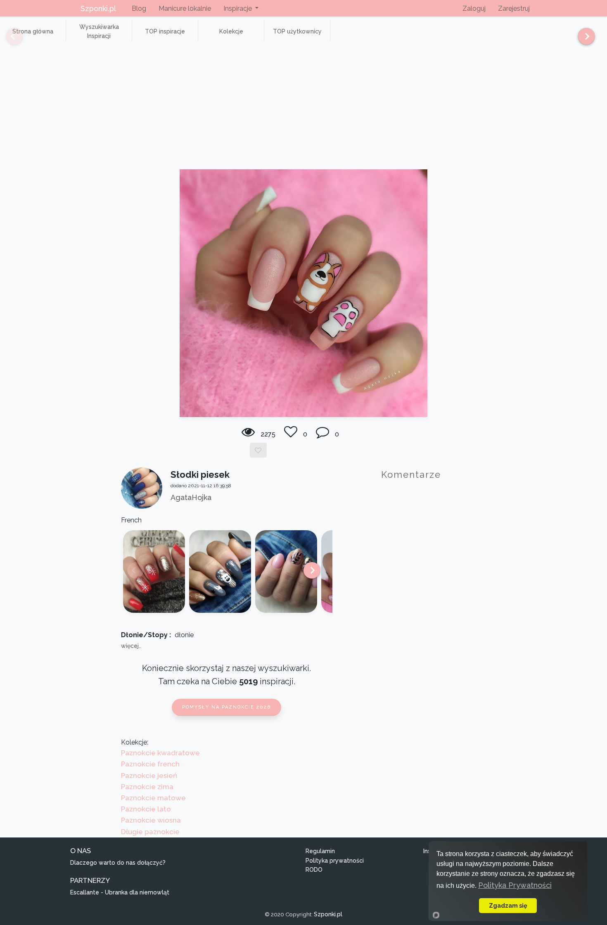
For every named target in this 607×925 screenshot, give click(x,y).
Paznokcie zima (147, 787)
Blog (139, 8)
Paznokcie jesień (149, 775)
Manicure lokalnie (185, 8)
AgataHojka (191, 497)
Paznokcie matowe (153, 798)
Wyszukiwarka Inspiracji (99, 31)
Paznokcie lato (146, 809)
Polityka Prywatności (515, 885)
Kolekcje (231, 31)
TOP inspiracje (165, 31)
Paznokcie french (150, 764)
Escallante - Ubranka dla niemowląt (119, 892)
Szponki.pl (98, 8)
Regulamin (320, 851)
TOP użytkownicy (297, 31)
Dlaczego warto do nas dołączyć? (118, 862)
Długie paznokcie (150, 832)
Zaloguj (474, 8)
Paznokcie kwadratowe (160, 753)
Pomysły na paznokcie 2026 (226, 707)
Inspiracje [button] (238, 8)
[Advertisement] (303, 107)
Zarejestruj (514, 8)
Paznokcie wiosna (151, 820)
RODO (314, 869)
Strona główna (32, 31)
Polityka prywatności (335, 860)
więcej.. (131, 646)
